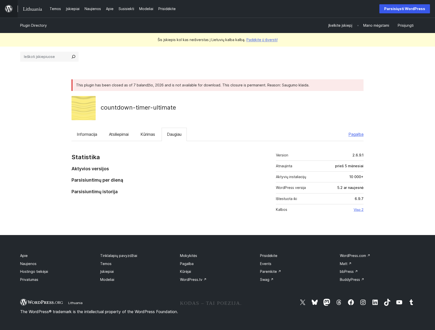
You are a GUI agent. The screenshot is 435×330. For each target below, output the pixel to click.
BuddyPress (352, 279)
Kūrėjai (185, 271)
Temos (106, 263)
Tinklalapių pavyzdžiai (118, 255)
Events (265, 263)
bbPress (349, 271)
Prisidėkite (268, 255)
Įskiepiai (107, 271)
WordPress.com (355, 255)
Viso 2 (359, 210)
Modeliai (107, 279)
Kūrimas (147, 134)
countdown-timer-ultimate (138, 107)
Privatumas (29, 279)
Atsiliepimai (119, 134)
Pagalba (356, 134)
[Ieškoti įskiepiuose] (73, 57)
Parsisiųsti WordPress (404, 9)
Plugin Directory (33, 25)
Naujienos (28, 263)
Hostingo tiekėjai (34, 271)
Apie (24, 255)
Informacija (87, 134)
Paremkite (270, 271)
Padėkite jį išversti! (262, 40)
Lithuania (75, 303)
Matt (346, 263)
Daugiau (174, 134)
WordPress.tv (193, 279)
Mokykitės (188, 255)
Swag (267, 279)
